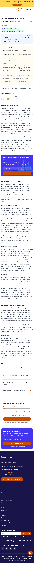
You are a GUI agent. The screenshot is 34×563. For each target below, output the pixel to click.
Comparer (30, 88)
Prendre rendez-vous (17, 443)
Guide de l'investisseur (7, 488)
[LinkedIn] (14, 548)
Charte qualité (5, 520)
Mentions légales (7, 556)
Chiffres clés (14, 88)
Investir (3, 495)
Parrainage (4, 525)
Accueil (3, 15)
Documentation (22, 88)
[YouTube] (10, 548)
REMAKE (10, 25)
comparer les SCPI (20, 353)
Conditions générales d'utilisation (23, 556)
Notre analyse (5, 88)
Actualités (4, 497)
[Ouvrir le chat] (30, 553)
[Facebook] (2, 548)
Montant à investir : (10, 407)
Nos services (4, 513)
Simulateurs (4, 493)
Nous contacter (5, 502)
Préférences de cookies (9, 558)
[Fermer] (32, 2)
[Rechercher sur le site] (27, 9)
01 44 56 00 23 (9, 472)
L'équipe (3, 515)
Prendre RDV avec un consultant (12, 479)
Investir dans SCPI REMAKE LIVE (17, 419)
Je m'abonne (17, 173)
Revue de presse (5, 518)
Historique (4, 510)
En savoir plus (17, 4)
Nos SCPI (8, 15)
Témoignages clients (6, 522)
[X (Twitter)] (6, 548)
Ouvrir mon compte (6, 500)
